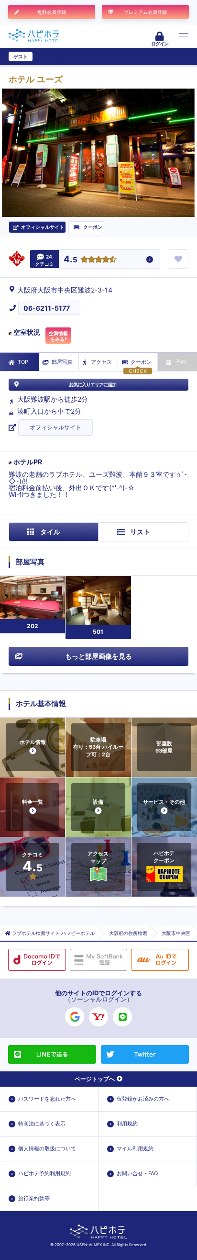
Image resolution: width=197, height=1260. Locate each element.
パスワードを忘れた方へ (47, 1098)
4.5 (70, 259)
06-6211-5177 (46, 308)
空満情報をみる (58, 336)
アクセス (101, 362)
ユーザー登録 (50, 56)
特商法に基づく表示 (42, 1123)
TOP (23, 362)
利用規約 (127, 1123)
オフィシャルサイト (55, 427)
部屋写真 (62, 362)
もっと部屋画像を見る (98, 656)
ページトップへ (95, 1078)
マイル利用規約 (135, 1148)
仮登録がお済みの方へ (143, 1098)
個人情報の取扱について (47, 1148)
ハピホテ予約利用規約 (44, 1173)
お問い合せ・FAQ (137, 1173)
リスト (140, 532)
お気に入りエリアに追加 (92, 384)
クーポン (141, 362)
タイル (50, 532)
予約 (180, 362)
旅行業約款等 (34, 1198)
